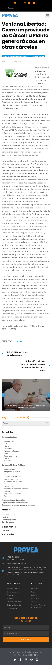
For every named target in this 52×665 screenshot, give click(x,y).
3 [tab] (21, 410)
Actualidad (8, 432)
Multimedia (8, 534)
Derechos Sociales (9, 437)
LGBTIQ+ (5, 517)
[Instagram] (24, 3)
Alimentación (9, 441)
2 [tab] (19, 410)
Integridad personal (12, 471)
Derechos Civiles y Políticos (13, 465)
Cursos (5, 530)
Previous (3, 395)
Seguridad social (10, 456)
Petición (7, 491)
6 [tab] (30, 410)
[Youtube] (29, 3)
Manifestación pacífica (13, 481)
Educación (8, 446)
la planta (18, 341)
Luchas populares (9, 519)
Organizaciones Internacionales (15, 502)
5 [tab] (27, 410)
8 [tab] (36, 410)
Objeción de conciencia (13, 483)
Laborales (8, 448)
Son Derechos (8, 522)
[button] (47, 15)
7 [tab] (33, 410)
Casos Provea (9, 527)
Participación (9, 486)
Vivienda (7, 460)
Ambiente (7, 443)
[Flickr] (34, 3)
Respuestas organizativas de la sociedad (18, 505)
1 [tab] (16, 410)
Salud (6, 453)
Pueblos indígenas (11, 451)
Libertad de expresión (13, 476)
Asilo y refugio (9, 469)
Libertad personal (11, 479)
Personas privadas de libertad (16, 488)
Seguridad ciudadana (12, 493)
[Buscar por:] (26, 423)
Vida (5, 496)
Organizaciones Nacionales (13, 500)
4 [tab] (24, 410)
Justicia (7, 474)
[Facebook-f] (20, 3)
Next (48, 395)
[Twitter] (15, 3)
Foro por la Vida (8, 514)
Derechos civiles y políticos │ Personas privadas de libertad (23, 56)
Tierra (6, 458)
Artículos (7, 510)
